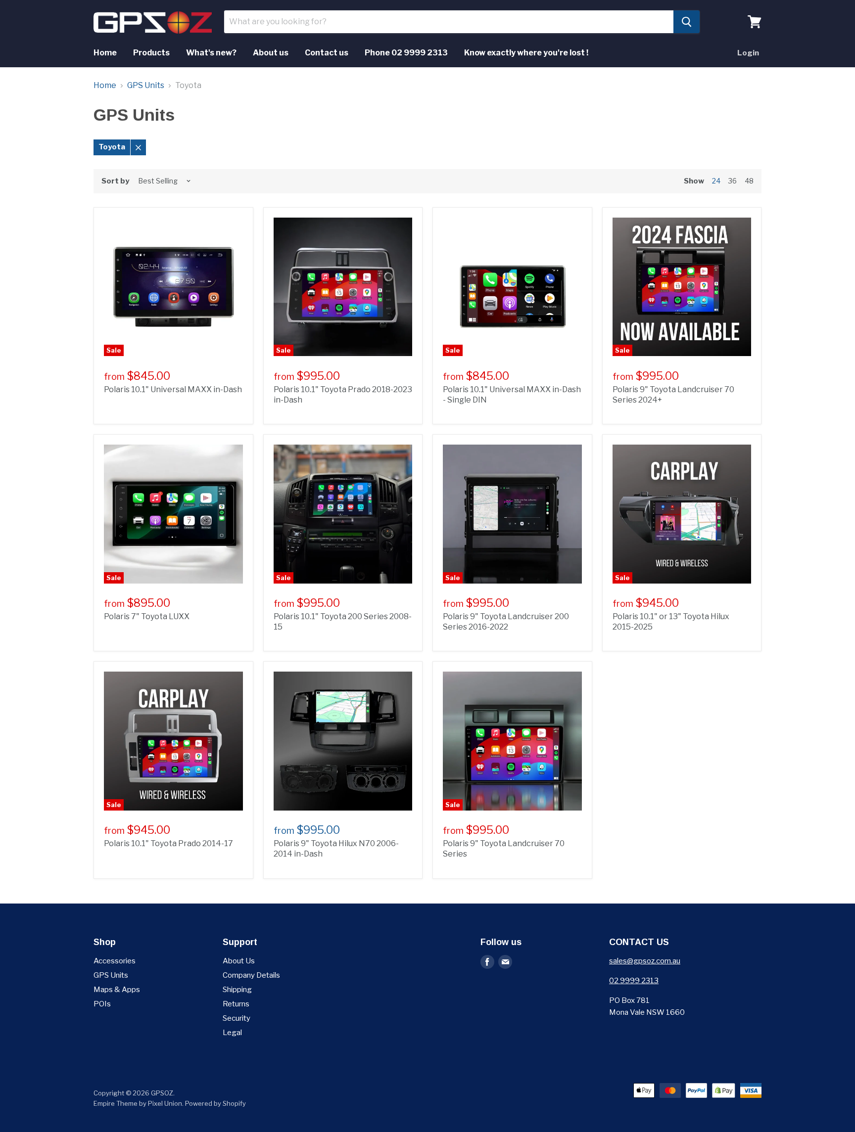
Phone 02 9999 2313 (406, 52)
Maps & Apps (117, 989)
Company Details (251, 975)
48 (749, 181)
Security (236, 1018)
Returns (236, 1003)
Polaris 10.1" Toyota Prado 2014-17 (168, 843)
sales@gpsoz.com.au (644, 960)
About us (270, 52)
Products (151, 52)
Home (105, 52)
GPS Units (145, 85)
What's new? (211, 52)
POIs (102, 1003)
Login (748, 52)
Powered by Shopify (215, 1103)
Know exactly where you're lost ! (526, 52)
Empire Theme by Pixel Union (138, 1103)
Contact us (326, 52)
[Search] (686, 21)
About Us (239, 960)
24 (716, 181)
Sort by (115, 181)
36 (732, 181)
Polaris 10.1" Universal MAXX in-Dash (173, 389)
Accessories (115, 960)
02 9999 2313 (634, 980)
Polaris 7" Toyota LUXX (147, 616)
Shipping (237, 989)
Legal (232, 1032)
